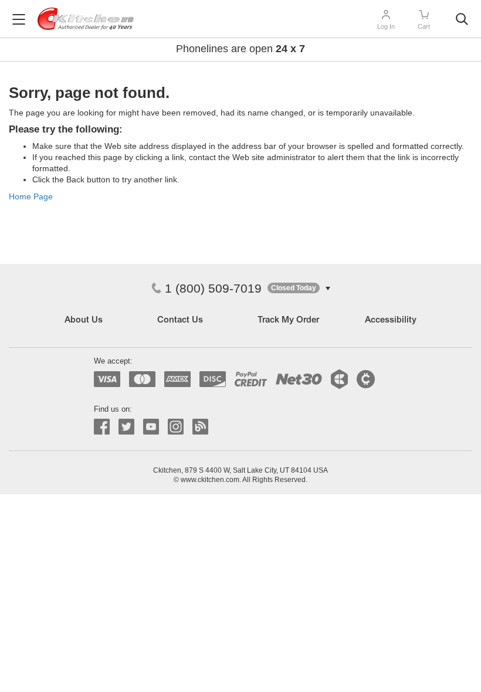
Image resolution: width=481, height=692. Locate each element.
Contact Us (180, 320)
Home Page (31, 196)
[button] (298, 288)
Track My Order (288, 320)
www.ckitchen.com (210, 480)
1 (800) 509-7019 (213, 288)
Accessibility (390, 320)
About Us (84, 320)
